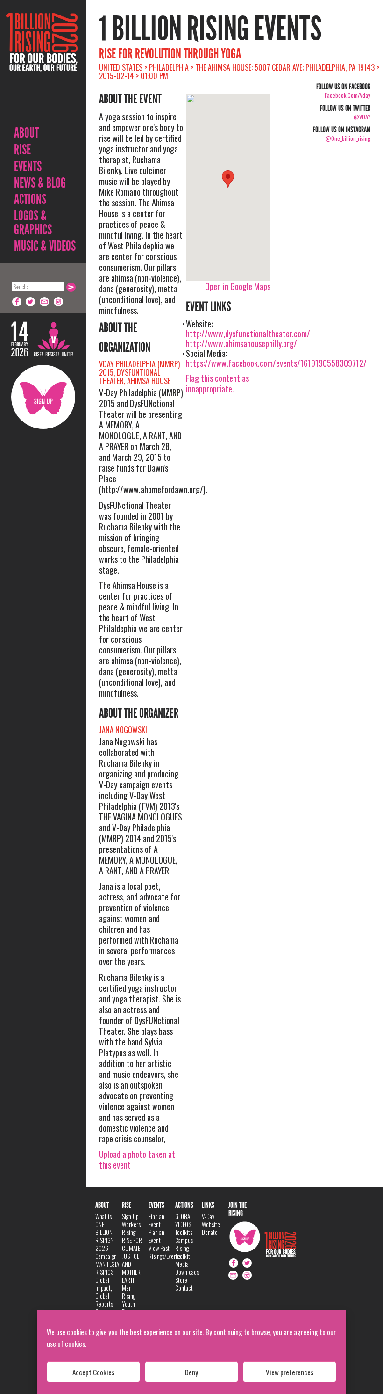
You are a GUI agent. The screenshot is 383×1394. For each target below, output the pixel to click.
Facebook (17, 302)
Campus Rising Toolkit (184, 1248)
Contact (184, 1287)
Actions (30, 199)
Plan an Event (156, 1236)
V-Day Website (211, 1220)
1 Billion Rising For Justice (41, 65)
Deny (191, 1372)
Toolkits (183, 1232)
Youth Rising (128, 1307)
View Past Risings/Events (165, 1252)
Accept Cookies (93, 1372)
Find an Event (156, 1220)
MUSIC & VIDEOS (45, 246)
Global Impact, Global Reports (104, 1291)
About (26, 132)
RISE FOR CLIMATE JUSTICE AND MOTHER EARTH (132, 1260)
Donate (210, 1232)
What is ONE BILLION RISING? (104, 1228)
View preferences (289, 1372)
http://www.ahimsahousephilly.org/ (241, 343)
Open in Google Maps (237, 286)
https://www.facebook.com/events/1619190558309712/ (276, 363)
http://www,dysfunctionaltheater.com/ (248, 333)
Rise (22, 149)
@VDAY (362, 117)
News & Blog (40, 182)
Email (45, 302)
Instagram (59, 302)
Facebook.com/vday (347, 95)
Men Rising (128, 1291)
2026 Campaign (106, 1252)
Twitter (31, 302)
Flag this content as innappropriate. (217, 383)
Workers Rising (131, 1228)
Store (181, 1280)
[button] (228, 179)
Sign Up (43, 396)
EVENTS (28, 166)
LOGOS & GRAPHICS (33, 222)
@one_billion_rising (348, 138)
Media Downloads (187, 1268)
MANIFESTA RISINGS (107, 1268)
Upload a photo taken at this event (137, 1159)
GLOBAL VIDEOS (183, 1220)
